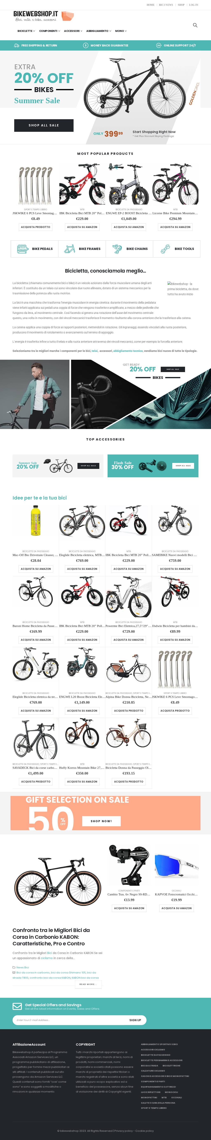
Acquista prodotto (35, 227)
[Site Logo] (43, 16)
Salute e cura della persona (158, 1102)
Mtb (82, 209)
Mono (119, 31)
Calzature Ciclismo (153, 1070)
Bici (49, 953)
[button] (195, 25)
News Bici (22, 967)
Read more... (88, 984)
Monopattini (149, 1097)
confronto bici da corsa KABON (50, 977)
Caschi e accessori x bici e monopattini (165, 1076)
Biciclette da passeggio (129, 209)
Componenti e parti (129, 890)
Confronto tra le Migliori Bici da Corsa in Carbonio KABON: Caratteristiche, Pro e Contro (51, 937)
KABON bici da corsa (85, 977)
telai (95, 351)
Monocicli (171, 1092)
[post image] (58, 883)
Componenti (48, 31)
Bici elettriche (171, 1065)
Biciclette (25, 31)
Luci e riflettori (150, 1092)
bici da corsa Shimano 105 (68, 972)
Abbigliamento (97, 31)
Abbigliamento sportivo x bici (159, 1044)
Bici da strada (149, 1065)
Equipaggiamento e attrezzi (158, 1086)
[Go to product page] (35, 184)
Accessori (72, 31)
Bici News (166, 4)
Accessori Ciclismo (153, 1049)
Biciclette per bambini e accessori (161, 1060)
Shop (181, 4)
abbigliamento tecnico (128, 351)
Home (151, 4)
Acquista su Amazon (82, 227)
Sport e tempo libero (35, 209)
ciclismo (47, 958)
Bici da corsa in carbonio (33, 972)
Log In (193, 4)
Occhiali (176, 890)
